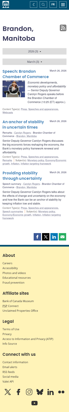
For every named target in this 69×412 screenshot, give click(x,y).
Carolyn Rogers (22, 132)
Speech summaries (13, 211)
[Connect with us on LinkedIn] (51, 394)
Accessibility (10, 268)
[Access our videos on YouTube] (34, 405)
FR (53, 4)
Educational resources (17, 278)
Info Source (10, 344)
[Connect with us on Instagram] (29, 394)
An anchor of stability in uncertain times (23, 124)
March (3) (33, 62)
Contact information (15, 362)
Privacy (7, 334)
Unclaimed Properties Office (20, 311)
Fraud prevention (13, 282)
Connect (11, 306)
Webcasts (8, 112)
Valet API (8, 381)
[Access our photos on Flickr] (61, 394)
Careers (7, 263)
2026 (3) (33, 51)
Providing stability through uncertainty (22, 175)
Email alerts (10, 367)
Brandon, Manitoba (26, 136)
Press (24, 109)
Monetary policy (35, 160)
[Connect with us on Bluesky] (40, 394)
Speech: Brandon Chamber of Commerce (26, 74)
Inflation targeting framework (36, 163)
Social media (10, 377)
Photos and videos (14, 273)
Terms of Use (11, 329)
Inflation (15, 163)
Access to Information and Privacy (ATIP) (28, 339)
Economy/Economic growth (17, 214)
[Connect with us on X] (8, 394)
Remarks (7, 160)
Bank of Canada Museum (18, 301)
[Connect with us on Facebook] (18, 394)
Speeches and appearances (43, 109)
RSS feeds (9, 372)
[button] (37, 237)
